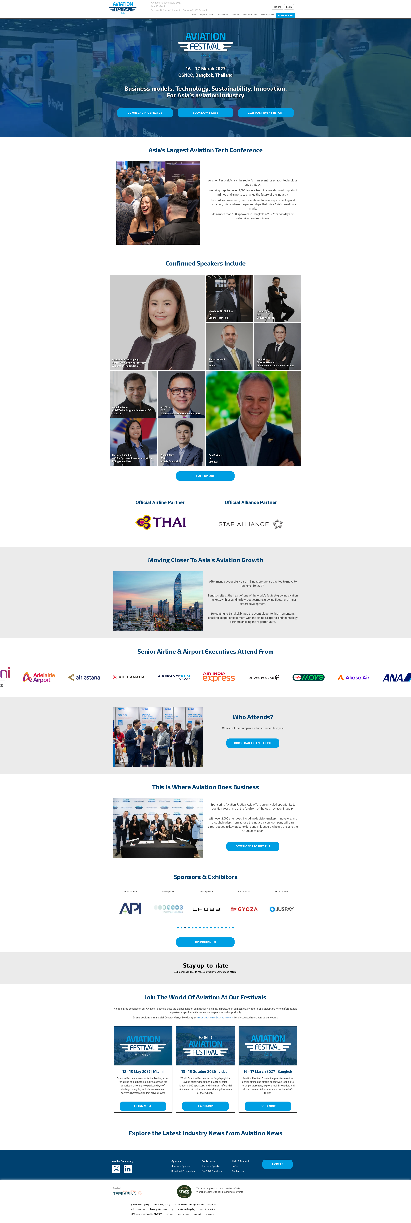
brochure (210, 1214)
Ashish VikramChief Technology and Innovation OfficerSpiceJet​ (133, 410)
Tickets (277, 7)
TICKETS (277, 1164)
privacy (169, 1214)
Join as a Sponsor (181, 1166)
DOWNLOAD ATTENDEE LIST (253, 743)
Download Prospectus (183, 1171)
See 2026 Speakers (212, 1171)
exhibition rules (138, 1209)
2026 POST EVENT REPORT (266, 112)
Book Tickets (285, 15)
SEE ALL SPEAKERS (205, 476)
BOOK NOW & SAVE (205, 112)
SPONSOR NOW (205, 942)
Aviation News (267, 14)
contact (197, 1214)
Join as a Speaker (211, 1166)
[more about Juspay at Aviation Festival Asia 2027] (130, 909)
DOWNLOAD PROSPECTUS (145, 112)
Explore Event (206, 14)
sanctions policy (207, 1209)
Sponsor (236, 14)
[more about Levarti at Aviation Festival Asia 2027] (168, 909)
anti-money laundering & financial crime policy (195, 1204)
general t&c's (183, 1214)
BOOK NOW (268, 1106)
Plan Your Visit (250, 14)
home (193, 14)
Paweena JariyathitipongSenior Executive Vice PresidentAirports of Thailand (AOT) (129, 362)
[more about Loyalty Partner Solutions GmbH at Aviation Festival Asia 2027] (206, 909)
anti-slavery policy (162, 1204)
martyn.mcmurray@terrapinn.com (215, 1017)
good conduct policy (140, 1204)
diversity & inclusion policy (161, 1209)
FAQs (235, 1166)
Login (289, 7)
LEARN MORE (143, 1106)
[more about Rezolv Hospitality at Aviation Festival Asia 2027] (281, 909)
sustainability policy (186, 1209)
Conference (222, 14)
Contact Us (238, 1171)
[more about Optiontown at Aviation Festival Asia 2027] (244, 909)
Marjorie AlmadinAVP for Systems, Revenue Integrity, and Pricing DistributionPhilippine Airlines (144, 458)
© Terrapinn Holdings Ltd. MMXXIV (146, 1214)
